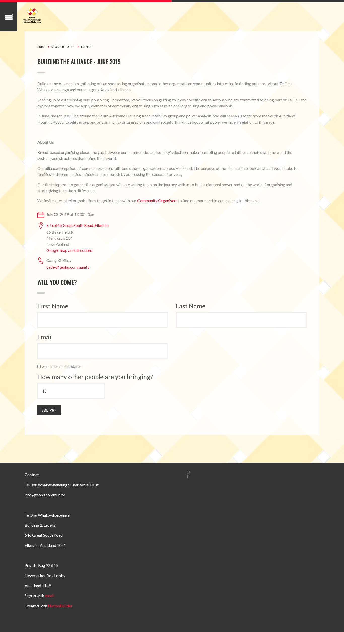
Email (45, 337)
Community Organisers (157, 200)
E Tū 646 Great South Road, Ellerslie (77, 225)
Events (86, 47)
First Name (52, 306)
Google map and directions (69, 250)
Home (41, 47)
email (49, 595)
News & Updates (63, 47)
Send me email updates (63, 366)
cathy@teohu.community (67, 267)
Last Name (190, 306)
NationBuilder (60, 605)
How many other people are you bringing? (95, 376)
